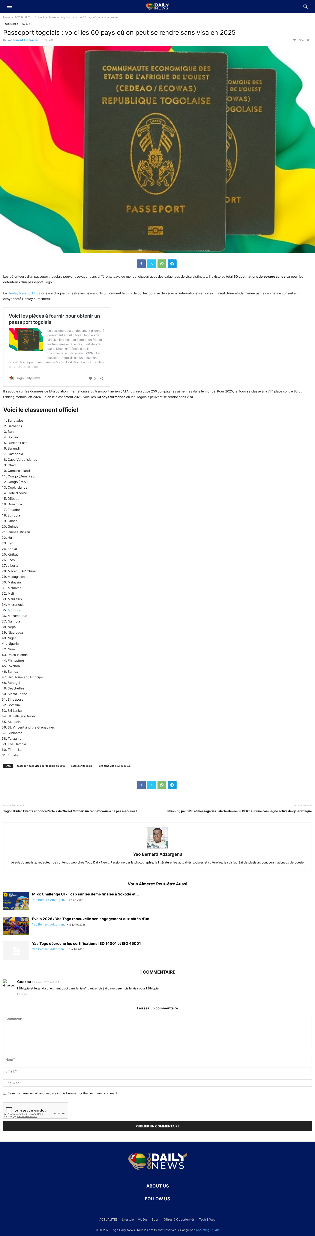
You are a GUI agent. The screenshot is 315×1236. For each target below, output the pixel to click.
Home (6, 17)
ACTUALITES (23, 17)
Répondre (22, 994)
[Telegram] (172, 263)
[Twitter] (151, 263)
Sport (155, 1219)
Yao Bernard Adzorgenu (23, 40)
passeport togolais (81, 765)
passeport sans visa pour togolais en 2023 (41, 765)
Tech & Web (207, 1219)
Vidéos (142, 1219)
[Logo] (157, 1173)
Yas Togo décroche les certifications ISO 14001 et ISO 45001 (86, 943)
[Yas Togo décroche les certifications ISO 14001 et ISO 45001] (16, 951)
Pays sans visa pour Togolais (114, 765)
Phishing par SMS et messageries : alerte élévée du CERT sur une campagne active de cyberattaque (239, 811)
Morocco (14, 610)
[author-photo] (157, 848)
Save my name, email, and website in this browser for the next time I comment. (63, 1093)
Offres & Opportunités (179, 1219)
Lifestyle (128, 1219)
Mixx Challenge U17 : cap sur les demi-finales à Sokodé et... (85, 894)
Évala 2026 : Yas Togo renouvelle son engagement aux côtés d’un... (92, 919)
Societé (39, 17)
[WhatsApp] (162, 263)
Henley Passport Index (25, 293)
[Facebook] (141, 263)
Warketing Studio (207, 1230)
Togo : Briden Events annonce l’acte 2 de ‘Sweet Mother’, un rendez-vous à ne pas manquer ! (70, 811)
